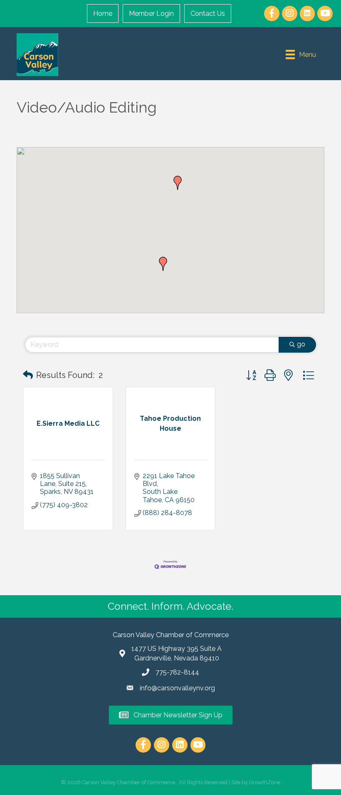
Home (102, 13)
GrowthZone (264, 782)
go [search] (301, 344)
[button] (163, 263)
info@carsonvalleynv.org (177, 688)
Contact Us (207, 13)
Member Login (151, 13)
